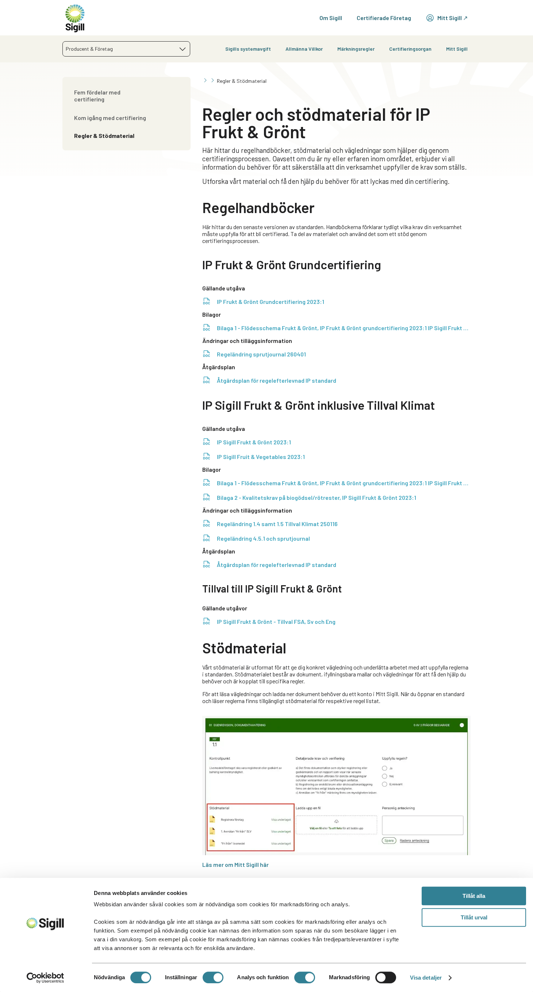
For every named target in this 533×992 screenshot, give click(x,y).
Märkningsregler (356, 49)
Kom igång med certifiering (110, 117)
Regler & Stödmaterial (104, 135)
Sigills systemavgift (248, 49)
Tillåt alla (474, 896)
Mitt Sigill (457, 49)
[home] (75, 17)
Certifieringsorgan (410, 49)
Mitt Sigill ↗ (452, 17)
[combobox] (126, 49)
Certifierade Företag (384, 17)
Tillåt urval (474, 917)
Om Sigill (330, 17)
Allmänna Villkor (304, 49)
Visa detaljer (426, 977)
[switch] (213, 977)
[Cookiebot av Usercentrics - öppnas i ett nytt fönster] (45, 977)
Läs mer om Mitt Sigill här (235, 864)
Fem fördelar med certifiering (97, 96)
